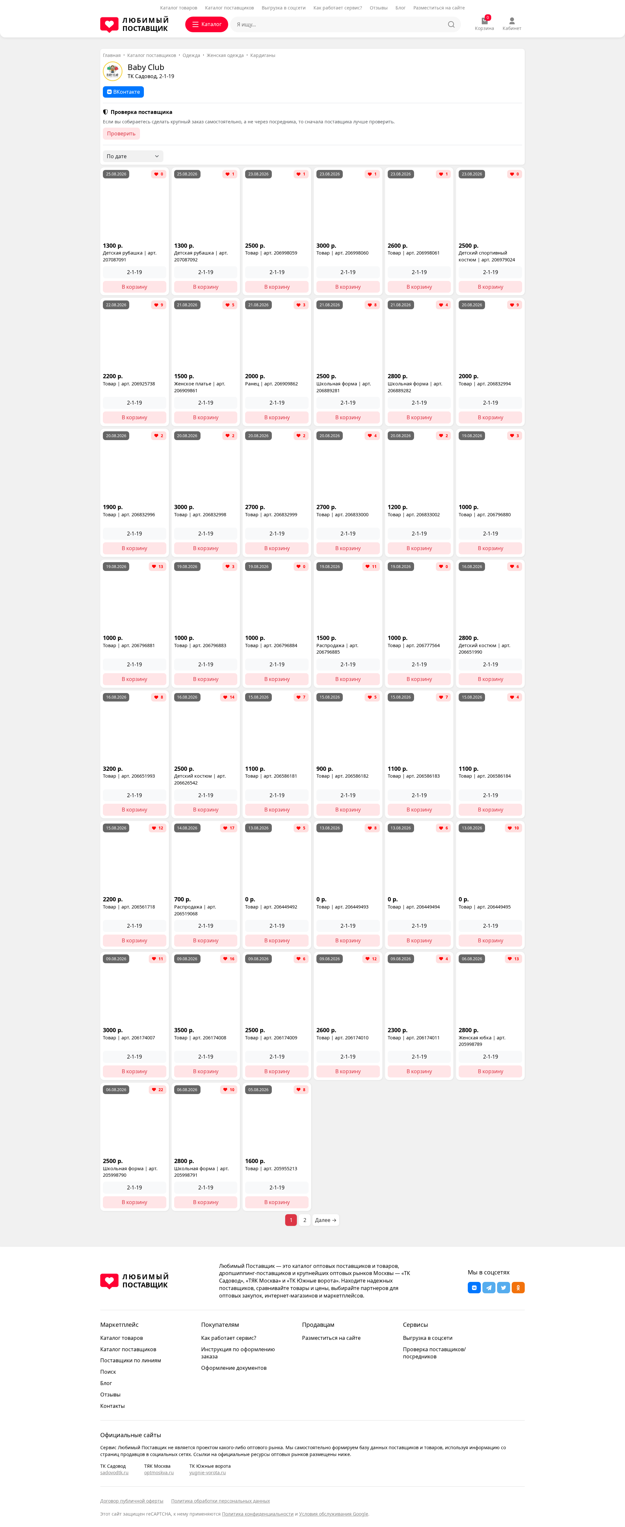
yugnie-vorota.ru (207, 1472)
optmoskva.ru (159, 1472)
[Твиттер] (503, 1287)
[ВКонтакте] (474, 1287)
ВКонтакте (126, 91)
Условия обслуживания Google (333, 1514)
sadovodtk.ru (114, 1472)
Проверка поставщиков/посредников (434, 1353)
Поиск (108, 1371)
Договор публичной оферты (131, 1501)
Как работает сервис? (337, 8)
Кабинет (512, 28)
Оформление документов (234, 1367)
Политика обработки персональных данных (220, 1501)
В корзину (134, 286)
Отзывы (379, 8)
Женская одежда (225, 55)
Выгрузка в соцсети (284, 8)
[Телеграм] (488, 1287)
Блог (401, 8)
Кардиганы (262, 55)
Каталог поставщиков (229, 8)
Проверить (121, 133)
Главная (112, 55)
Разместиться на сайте (439, 8)
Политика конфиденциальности (258, 1514)
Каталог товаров (178, 8)
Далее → (326, 1220)
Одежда (191, 55)
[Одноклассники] (518, 1287)
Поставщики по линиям (130, 1360)
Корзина (484, 24)
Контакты (112, 1405)
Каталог (211, 24)
